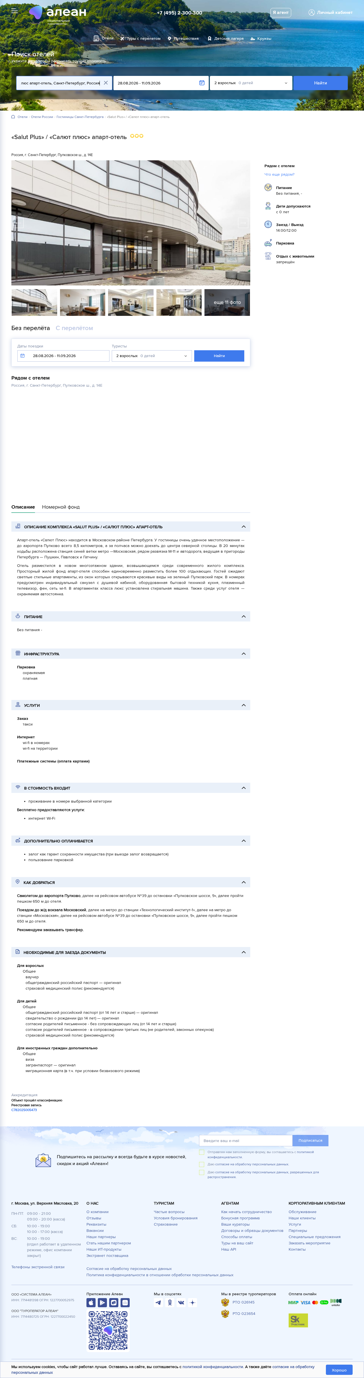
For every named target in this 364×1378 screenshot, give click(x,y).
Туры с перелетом (144, 38)
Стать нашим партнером (108, 1243)
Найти (320, 83)
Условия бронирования (176, 1218)
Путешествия (186, 38)
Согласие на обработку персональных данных (129, 1268)
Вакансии (95, 1230)
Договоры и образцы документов (252, 1230)
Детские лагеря (229, 38)
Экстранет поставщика (107, 1255)
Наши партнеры (101, 1236)
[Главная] (13, 117)
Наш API (228, 1249)
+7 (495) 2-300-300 (179, 13)
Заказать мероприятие (309, 1243)
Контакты (297, 1249)
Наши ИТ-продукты (103, 1249)
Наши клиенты (302, 1218)
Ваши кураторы (235, 1224)
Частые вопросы (169, 1211)
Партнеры (298, 1230)
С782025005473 (24, 1110)
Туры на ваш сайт (237, 1243)
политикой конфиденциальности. (213, 1366)
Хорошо (339, 1370)
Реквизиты (96, 1224)
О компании (97, 1211)
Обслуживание (303, 1211)
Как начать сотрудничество (246, 1211)
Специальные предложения (315, 1236)
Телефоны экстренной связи (38, 1267)
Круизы (264, 38)
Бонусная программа (240, 1218)
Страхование (166, 1224)
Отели (23, 117)
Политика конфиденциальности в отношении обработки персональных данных (159, 1275)
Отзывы (93, 1218)
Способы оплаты (236, 1236)
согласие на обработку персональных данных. (252, 1164)
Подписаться (310, 1140)
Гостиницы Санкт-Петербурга (80, 117)
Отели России (42, 117)
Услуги (295, 1224)
